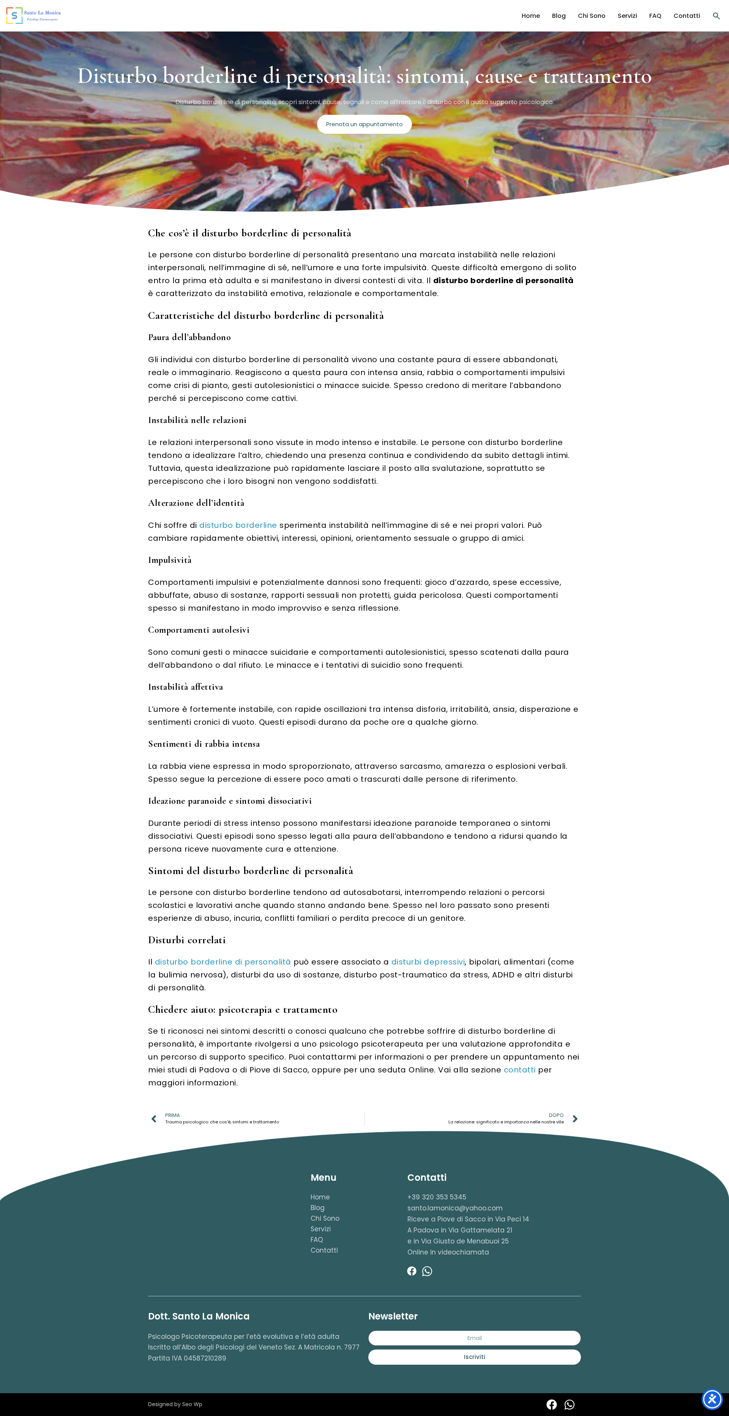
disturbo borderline (238, 525)
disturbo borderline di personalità (223, 962)
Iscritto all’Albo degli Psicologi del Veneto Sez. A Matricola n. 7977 (254, 1347)
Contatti (687, 15)
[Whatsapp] (427, 1271)
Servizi (627, 15)
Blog (559, 15)
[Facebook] (411, 1271)
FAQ (655, 15)
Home (531, 15)
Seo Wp (192, 1404)
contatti (520, 1069)
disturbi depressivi (428, 962)
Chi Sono (592, 15)
